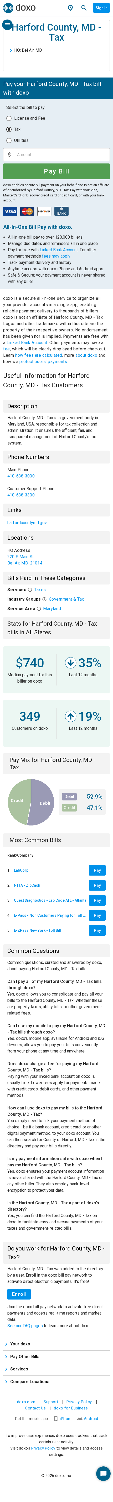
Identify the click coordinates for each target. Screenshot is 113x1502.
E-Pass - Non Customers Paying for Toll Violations (50, 915)
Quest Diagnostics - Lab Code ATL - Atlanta (50, 900)
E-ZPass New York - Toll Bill (37, 930)
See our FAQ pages (25, 1325)
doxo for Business (71, 1408)
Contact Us (35, 1408)
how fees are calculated (38, 355)
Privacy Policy (79, 1401)
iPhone (66, 1418)
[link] (56, 472)
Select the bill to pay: (25, 107)
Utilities (21, 140)
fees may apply (56, 256)
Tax (17, 129)
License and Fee (29, 118)
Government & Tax (66, 599)
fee (6, 348)
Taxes (40, 589)
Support (51, 1401)
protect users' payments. (43, 361)
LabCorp (21, 870)
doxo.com (26, 1401)
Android (91, 1418)
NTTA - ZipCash (27, 885)
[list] (56, 482)
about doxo (86, 355)
